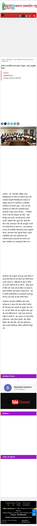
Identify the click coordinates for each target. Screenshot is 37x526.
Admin (6, 73)
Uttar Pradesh (9, 457)
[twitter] (23, 16)
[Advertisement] (18, 39)
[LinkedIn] (8, 123)
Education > (10, 59)
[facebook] (20, 16)
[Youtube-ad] (18, 401)
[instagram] (29, 16)
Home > (4, 59)
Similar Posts (9, 376)
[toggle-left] (6, 15)
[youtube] (26, 16)
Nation (6, 413)
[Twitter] (5, 123)
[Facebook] (2, 123)
